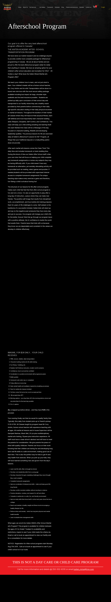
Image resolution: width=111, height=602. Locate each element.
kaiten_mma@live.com (84, 569)
